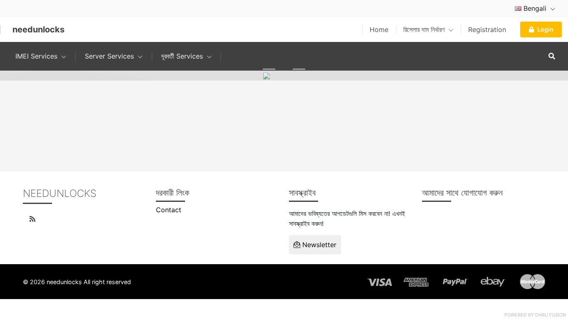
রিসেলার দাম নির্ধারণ (425, 29)
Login (545, 29)
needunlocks (38, 29)
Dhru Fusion (550, 315)
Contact (168, 210)
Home (379, 29)
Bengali (534, 8)
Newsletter (318, 244)
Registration (487, 29)
